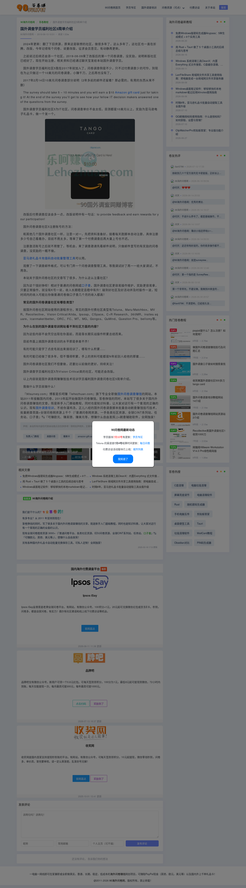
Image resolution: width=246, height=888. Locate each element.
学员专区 (138, 437)
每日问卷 (145, 443)
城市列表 (138, 449)
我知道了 (123, 459)
